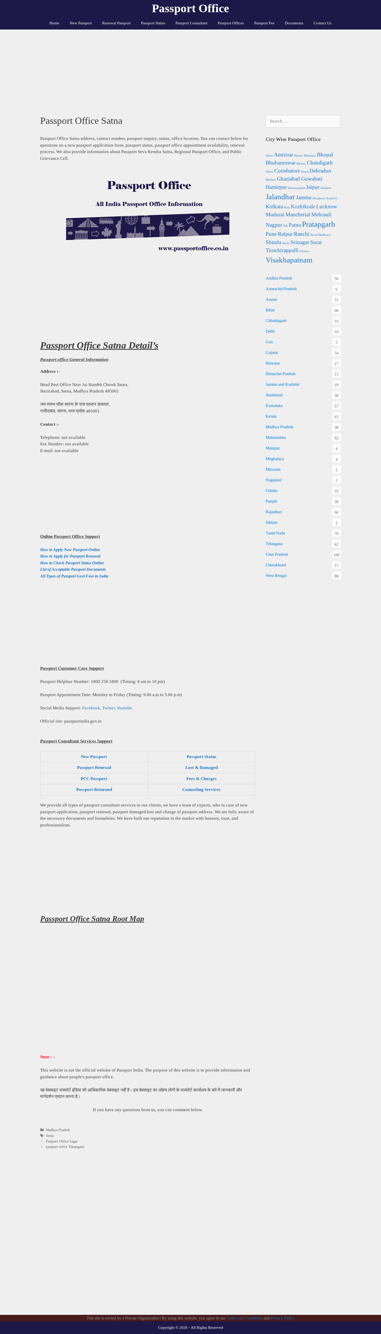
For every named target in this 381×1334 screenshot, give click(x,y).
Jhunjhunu (319, 198)
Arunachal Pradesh (281, 289)
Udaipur (304, 251)
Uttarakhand (276, 565)
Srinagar (300, 242)
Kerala (271, 416)
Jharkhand (274, 395)
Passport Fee (264, 23)
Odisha (271, 490)
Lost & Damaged (201, 767)
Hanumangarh (296, 188)
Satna (50, 1135)
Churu (269, 171)
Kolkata (274, 206)
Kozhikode (303, 206)
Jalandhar (280, 196)
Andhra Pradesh (279, 278)
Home (54, 23)
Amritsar (283, 155)
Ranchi (301, 234)
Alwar (269, 155)
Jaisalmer (326, 188)
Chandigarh (320, 163)
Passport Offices (231, 23)
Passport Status (153, 23)
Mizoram (273, 469)
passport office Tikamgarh (65, 1147)
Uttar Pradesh (277, 554)
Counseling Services (201, 789)
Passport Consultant (191, 23)
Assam (271, 299)
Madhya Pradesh (58, 1130)
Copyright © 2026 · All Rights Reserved (190, 1327)
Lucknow (326, 206)
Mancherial (297, 214)
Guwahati (311, 179)
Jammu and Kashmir (282, 384)
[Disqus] (147, 1237)
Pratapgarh (318, 224)
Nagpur (274, 225)
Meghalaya (275, 458)
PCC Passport (94, 778)
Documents (294, 23)
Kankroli (331, 198)
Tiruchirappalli (282, 250)
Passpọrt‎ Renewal (94, 767)
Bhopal (325, 155)
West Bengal (276, 575)
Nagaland (273, 480)
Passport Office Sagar (62, 1141)
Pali (285, 225)
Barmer (298, 155)
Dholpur (271, 179)
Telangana (274, 543)
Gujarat (272, 352)
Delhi (270, 331)
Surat (316, 242)
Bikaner (301, 163)
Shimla (273, 242)
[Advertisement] (190, 68)
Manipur (273, 448)
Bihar (270, 310)
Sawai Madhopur (321, 234)
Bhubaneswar (280, 163)
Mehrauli (321, 214)
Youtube (124, 707)
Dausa (304, 171)
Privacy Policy (282, 1318)
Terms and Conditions (245, 1318)
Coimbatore (287, 171)
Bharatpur (310, 155)
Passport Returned (94, 789)
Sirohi (286, 243)
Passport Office (190, 8)
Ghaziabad (288, 179)
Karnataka (274, 405)
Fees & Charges (201, 778)
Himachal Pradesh (280, 374)
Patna (295, 225)
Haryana (273, 363)
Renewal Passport (116, 23)
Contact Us (322, 23)
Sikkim (271, 522)
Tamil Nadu (275, 533)
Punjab (271, 501)
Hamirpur (276, 187)
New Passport (81, 23)
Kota (287, 207)
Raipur (285, 234)
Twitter (108, 707)
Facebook (91, 707)
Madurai (275, 214)
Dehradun (320, 171)
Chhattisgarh (276, 320)
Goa (269, 342)
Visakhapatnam (289, 260)
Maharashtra (276, 437)
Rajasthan (274, 512)
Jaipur (313, 187)
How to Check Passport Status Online (72, 563)
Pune (271, 234)
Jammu (304, 197)
